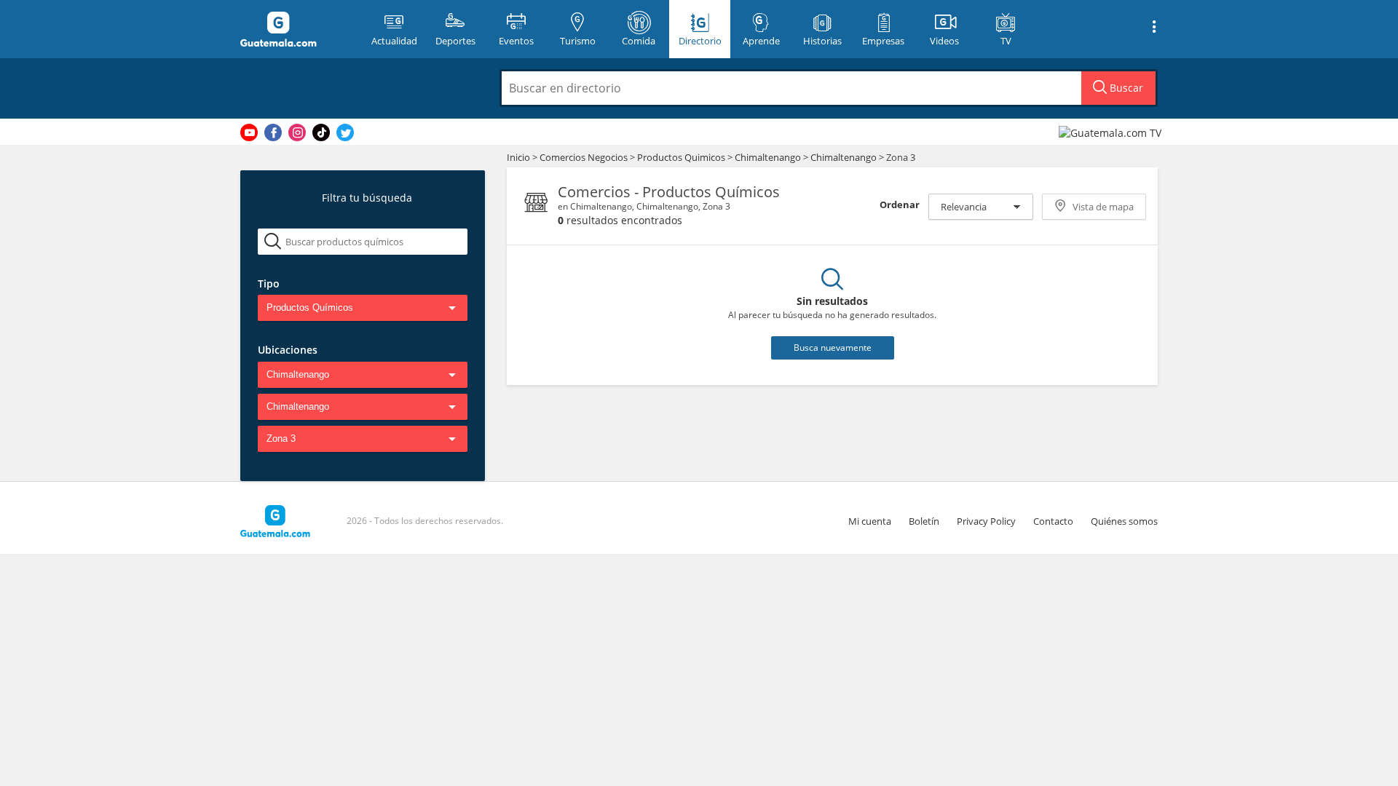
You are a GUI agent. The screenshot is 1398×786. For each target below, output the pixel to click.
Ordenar (900, 204)
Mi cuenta (869, 521)
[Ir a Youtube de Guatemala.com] (249, 132)
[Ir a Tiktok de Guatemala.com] (321, 132)
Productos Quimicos (682, 157)
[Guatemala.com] (296, 29)
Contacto (1053, 521)
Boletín (924, 521)
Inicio (518, 157)
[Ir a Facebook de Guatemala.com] (273, 132)
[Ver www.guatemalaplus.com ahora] (1112, 132)
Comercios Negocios (585, 157)
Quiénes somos (1124, 521)
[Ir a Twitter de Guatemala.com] (345, 132)
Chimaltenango (768, 157)
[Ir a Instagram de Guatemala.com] (297, 132)
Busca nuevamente (833, 347)
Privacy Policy (986, 521)
